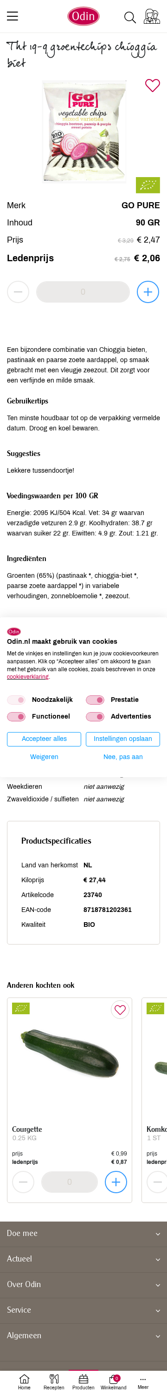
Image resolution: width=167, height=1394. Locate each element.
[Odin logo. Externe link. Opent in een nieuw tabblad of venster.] (14, 631)
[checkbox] (16, 700)
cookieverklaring (28, 677)
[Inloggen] (152, 16)
